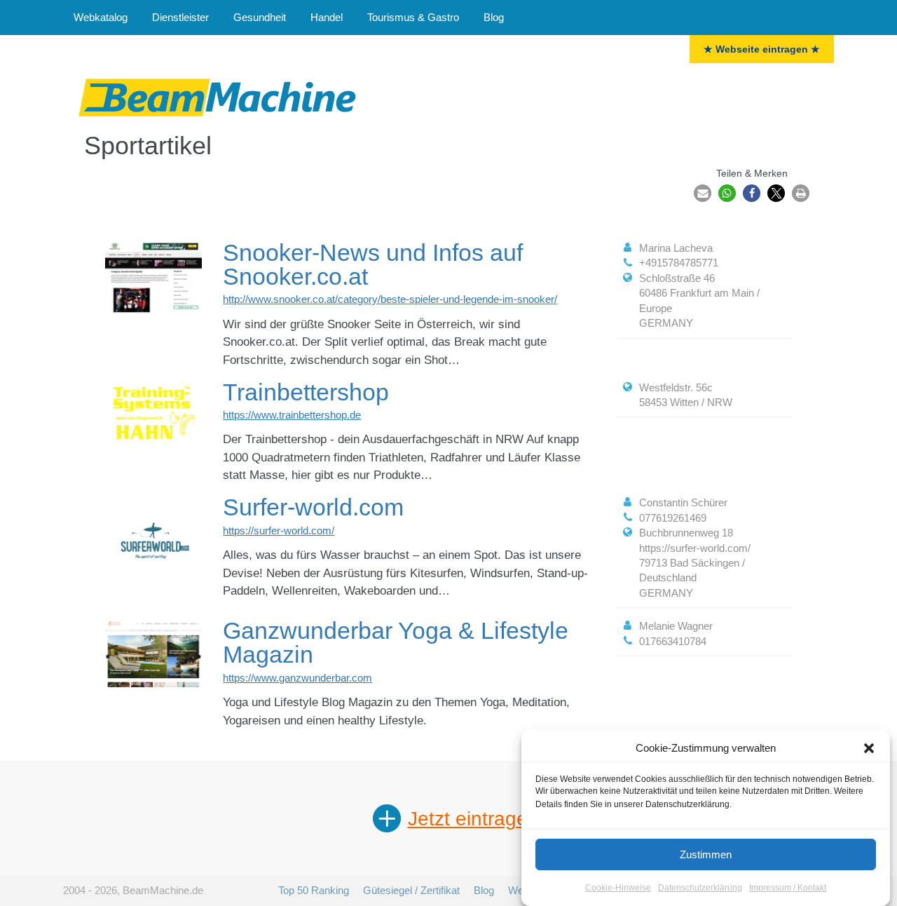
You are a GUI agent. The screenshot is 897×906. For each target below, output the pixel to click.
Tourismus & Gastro (413, 17)
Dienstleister (180, 17)
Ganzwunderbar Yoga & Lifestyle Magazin (395, 642)
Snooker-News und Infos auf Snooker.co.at (373, 264)
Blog (494, 17)
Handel (326, 17)
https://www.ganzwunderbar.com (297, 678)
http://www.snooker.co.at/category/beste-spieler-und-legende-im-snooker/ (390, 299)
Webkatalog (101, 17)
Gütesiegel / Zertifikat (411, 890)
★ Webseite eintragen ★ (762, 49)
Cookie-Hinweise (618, 888)
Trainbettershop (306, 392)
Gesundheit (259, 17)
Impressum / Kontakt (787, 888)
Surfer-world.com (313, 507)
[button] (869, 748)
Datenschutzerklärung (700, 888)
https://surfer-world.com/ (278, 530)
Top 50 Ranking (313, 890)
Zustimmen (706, 854)
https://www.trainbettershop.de (292, 415)
